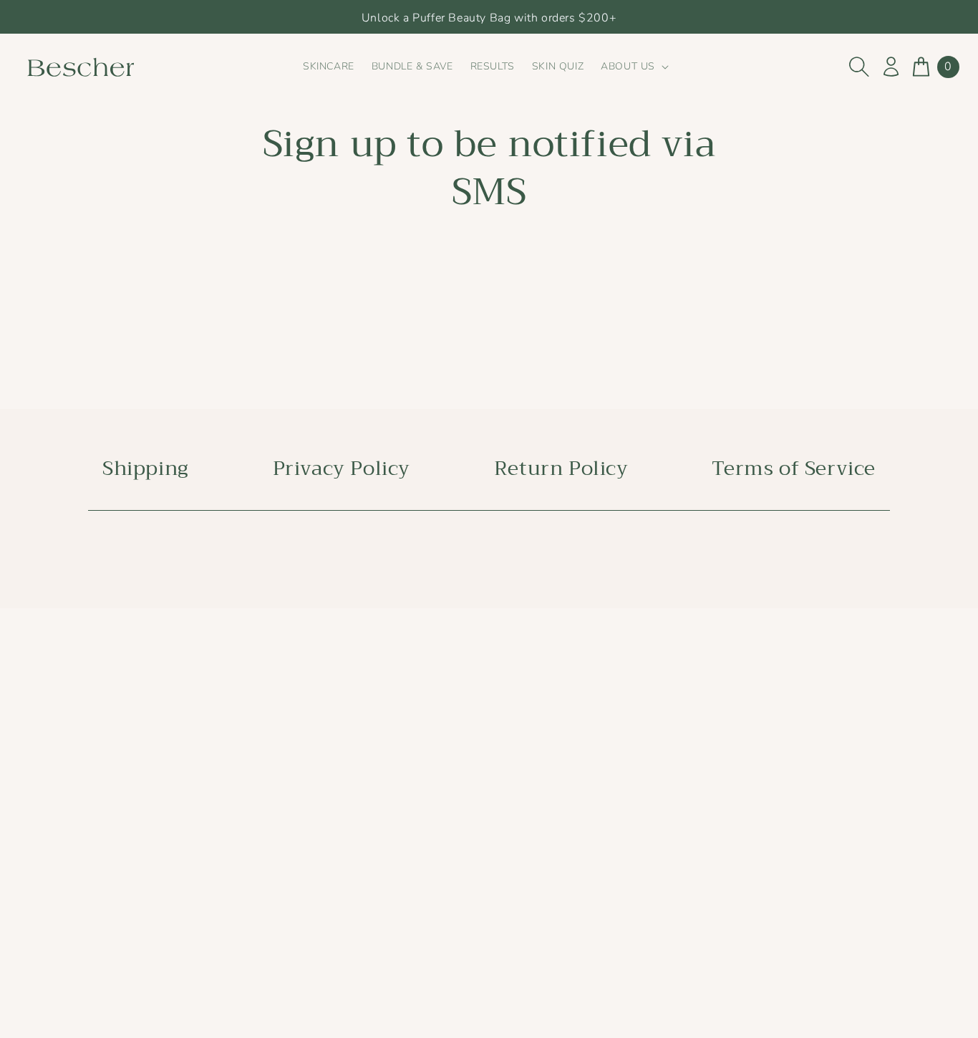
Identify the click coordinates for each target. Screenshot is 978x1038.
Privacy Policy (341, 469)
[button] (633, 67)
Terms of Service (794, 469)
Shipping (145, 469)
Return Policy (561, 469)
